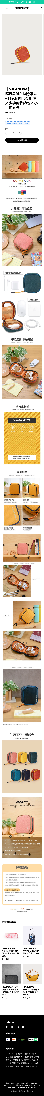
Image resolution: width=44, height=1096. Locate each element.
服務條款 (14, 1091)
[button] (3, 7)
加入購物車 (22, 140)
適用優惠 (9, 118)
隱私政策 (22, 1091)
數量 (6, 129)
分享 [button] (10, 147)
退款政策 (30, 1091)
